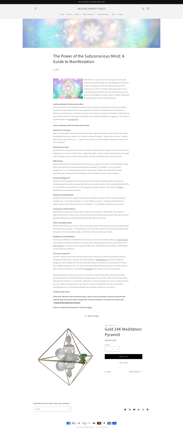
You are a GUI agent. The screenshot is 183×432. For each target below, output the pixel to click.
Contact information (101, 427)
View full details (134, 372)
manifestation (73, 119)
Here (90, 307)
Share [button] (57, 70)
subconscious (122, 240)
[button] (35, 8)
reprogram (89, 269)
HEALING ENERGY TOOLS (86, 427)
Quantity (107, 345)
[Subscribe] (69, 409)
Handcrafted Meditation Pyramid (67, 303)
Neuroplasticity (101, 260)
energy (120, 187)
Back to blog (93, 316)
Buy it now (124, 363)
